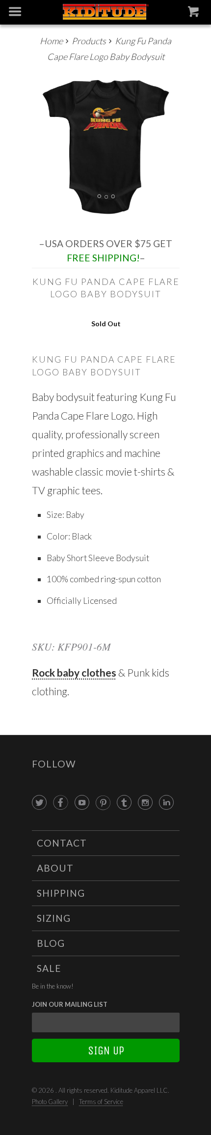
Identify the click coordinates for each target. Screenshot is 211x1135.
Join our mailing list (69, 1004)
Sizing (54, 918)
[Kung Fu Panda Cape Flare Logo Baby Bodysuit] (106, 147)
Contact (62, 843)
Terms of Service (101, 1102)
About (55, 868)
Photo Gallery (50, 1102)
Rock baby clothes (74, 672)
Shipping (61, 893)
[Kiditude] (105, 12)
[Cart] (194, 14)
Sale (49, 968)
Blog (51, 943)
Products (89, 40)
